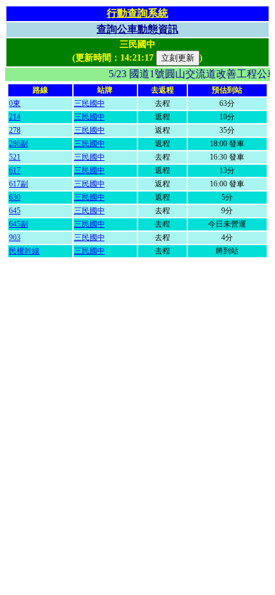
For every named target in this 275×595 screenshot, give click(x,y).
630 (14, 197)
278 (14, 130)
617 (14, 170)
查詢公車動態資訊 (137, 29)
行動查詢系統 (137, 13)
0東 (14, 103)
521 (14, 157)
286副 (18, 143)
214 (14, 116)
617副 (18, 183)
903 (14, 237)
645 (14, 210)
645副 (18, 224)
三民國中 (89, 103)
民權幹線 (24, 250)
